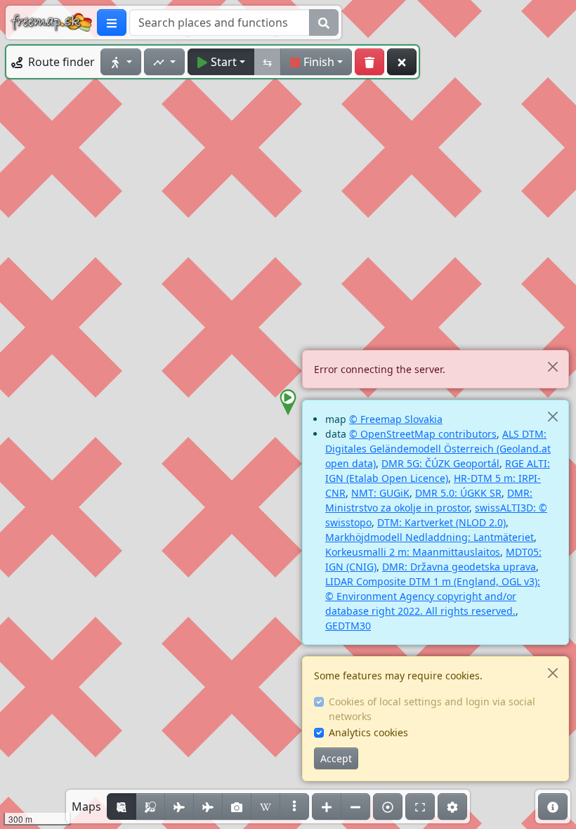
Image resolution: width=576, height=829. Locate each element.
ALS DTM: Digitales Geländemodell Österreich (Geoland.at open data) (438, 448)
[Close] (552, 366)
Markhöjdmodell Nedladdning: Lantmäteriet (429, 537)
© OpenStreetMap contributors (423, 433)
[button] (288, 403)
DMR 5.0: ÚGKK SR (458, 493)
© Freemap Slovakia (396, 419)
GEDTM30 (348, 625)
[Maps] (294, 806)
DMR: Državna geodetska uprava (459, 566)
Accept (336, 758)
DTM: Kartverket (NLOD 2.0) (441, 522)
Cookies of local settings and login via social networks (432, 709)
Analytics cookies (368, 732)
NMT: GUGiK (380, 493)
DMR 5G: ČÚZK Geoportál (440, 463)
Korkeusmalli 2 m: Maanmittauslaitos (412, 552)
